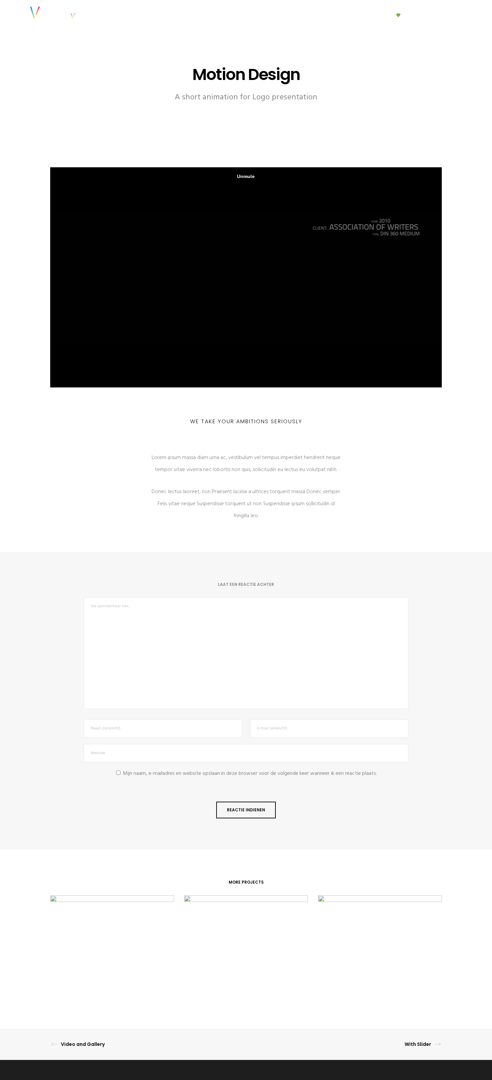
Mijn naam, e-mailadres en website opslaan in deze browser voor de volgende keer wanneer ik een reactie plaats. (250, 773)
